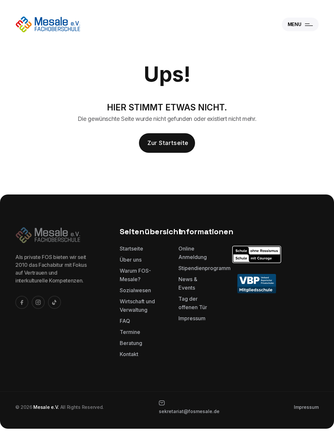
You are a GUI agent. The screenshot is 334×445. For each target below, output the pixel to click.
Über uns (131, 259)
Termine (130, 332)
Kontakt (129, 354)
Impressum (191, 318)
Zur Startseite (168, 142)
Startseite (131, 248)
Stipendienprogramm (204, 268)
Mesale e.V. (46, 407)
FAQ (125, 321)
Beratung (131, 343)
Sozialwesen (135, 290)
